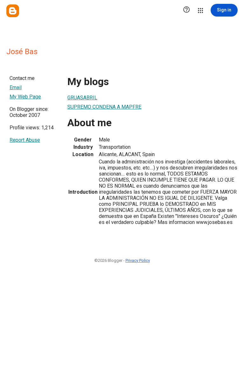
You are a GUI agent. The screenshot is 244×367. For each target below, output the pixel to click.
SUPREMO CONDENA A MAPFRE (104, 107)
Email (16, 87)
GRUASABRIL (82, 98)
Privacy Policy (137, 260)
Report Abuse (25, 140)
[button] (186, 10)
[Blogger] (12, 10)
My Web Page (25, 97)
